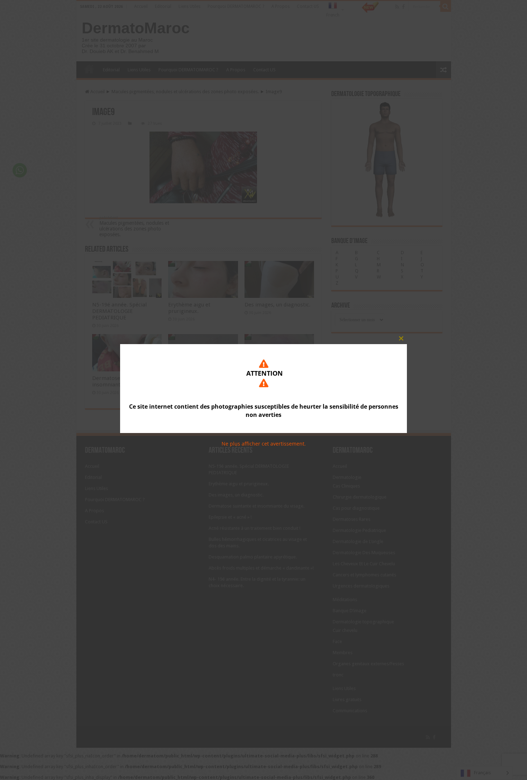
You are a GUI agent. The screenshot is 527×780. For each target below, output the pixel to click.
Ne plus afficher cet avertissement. (264, 443)
